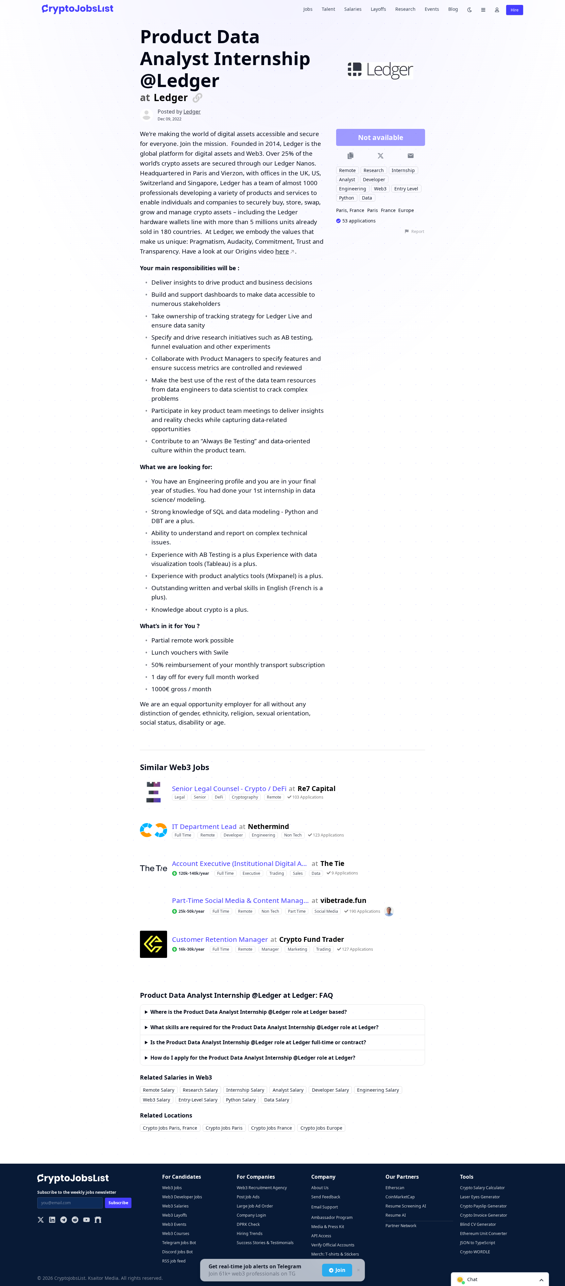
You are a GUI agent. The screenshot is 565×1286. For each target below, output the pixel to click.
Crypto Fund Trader (311, 939)
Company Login (251, 1215)
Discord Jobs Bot (177, 1252)
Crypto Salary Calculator (482, 1187)
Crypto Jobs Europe (321, 1128)
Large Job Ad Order (255, 1206)
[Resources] (483, 9)
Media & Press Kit (327, 1226)
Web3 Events (174, 1224)
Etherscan (394, 1187)
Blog (453, 9)
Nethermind (268, 826)
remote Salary (158, 1090)
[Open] (541, 1280)
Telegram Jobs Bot (179, 1242)
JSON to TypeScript (477, 1242)
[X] (40, 1220)
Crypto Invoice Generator (483, 1215)
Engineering (352, 189)
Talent (328, 9)
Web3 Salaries (175, 1206)
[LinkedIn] (52, 1220)
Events (432, 9)
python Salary (241, 1100)
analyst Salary (288, 1090)
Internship (403, 170)
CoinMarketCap (400, 1197)
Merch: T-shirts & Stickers (335, 1254)
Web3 (380, 189)
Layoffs (378, 9)
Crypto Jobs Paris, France (170, 1128)
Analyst (347, 180)
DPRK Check (248, 1224)
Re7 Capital (316, 788)
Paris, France (350, 210)
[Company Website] (197, 97)
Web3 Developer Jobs (182, 1197)
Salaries (353, 9)
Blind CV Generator (478, 1224)
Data (367, 198)
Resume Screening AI (405, 1206)
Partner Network (401, 1225)
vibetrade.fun (343, 900)
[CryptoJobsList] (77, 9)
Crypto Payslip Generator (483, 1206)
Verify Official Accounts (332, 1245)
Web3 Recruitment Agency (262, 1187)
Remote (347, 170)
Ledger (171, 97)
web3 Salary (156, 1100)
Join (340, 1270)
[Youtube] (86, 1220)
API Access (321, 1236)
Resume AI (395, 1215)
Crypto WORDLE (475, 1252)
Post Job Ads (248, 1197)
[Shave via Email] (410, 156)
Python (346, 198)
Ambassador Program (331, 1217)
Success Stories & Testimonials (265, 1242)
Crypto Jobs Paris (224, 1128)
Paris (372, 210)
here (282, 251)
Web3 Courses (175, 1233)
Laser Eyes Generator (480, 1197)
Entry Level (406, 189)
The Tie (332, 863)
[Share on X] (380, 156)
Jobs (308, 9)
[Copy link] (350, 156)
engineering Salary (378, 1090)
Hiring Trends (250, 1233)
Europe (406, 210)
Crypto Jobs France (271, 1128)
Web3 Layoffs (174, 1215)
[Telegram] (63, 1220)
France (388, 210)
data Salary (276, 1100)
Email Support (324, 1207)
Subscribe (118, 1203)
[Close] (357, 1270)
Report (417, 231)
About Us (320, 1187)
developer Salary (330, 1090)
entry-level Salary (198, 1100)
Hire (515, 10)
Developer (374, 180)
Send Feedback (325, 1197)
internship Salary (245, 1090)
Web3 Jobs (172, 1187)
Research (405, 9)
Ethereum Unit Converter (483, 1233)
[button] (500, 1279)
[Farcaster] (97, 1220)
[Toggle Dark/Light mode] (469, 9)
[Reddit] (75, 1220)
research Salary (200, 1090)
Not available (380, 137)
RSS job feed (174, 1261)
